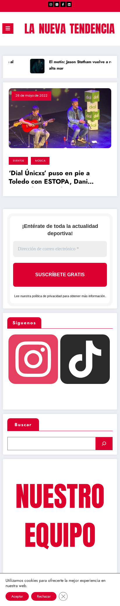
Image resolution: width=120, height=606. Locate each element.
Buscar (23, 424)
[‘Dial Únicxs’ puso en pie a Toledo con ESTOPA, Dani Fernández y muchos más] (60, 118)
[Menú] (7, 28)
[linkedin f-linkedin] (69, 4)
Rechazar (44, 596)
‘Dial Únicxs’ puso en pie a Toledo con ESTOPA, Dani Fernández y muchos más (49, 178)
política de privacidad (47, 296)
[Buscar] (104, 443)
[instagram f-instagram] (50, 4)
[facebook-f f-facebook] (63, 4)
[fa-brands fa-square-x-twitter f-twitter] (56, 4)
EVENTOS (18, 160)
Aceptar (17, 596)
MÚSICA (40, 160)
